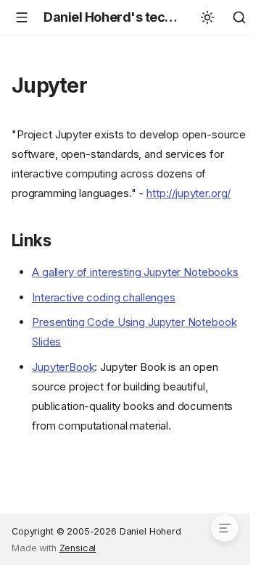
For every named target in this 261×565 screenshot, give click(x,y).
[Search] (239, 17)
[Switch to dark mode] (207, 17)
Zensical (77, 548)
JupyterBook (63, 367)
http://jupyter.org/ (188, 193)
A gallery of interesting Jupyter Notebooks (135, 272)
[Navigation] (22, 17)
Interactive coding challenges (103, 297)
